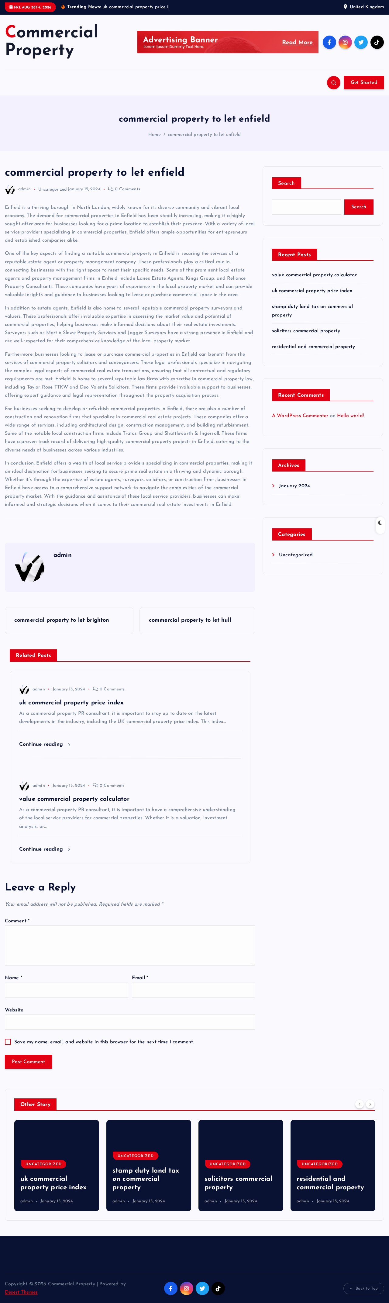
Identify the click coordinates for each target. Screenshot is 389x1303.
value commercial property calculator (314, 275)
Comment (17, 921)
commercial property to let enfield (204, 135)
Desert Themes (21, 1292)
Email (140, 978)
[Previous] (359, 1103)
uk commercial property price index (312, 291)
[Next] (370, 1103)
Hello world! (350, 415)
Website (14, 1010)
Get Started (364, 82)
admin (24, 189)
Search (286, 183)
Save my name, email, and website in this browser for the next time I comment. (104, 1042)
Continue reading (42, 744)
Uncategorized (52, 189)
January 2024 (294, 486)
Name (13, 978)
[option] (65, 1165)
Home (154, 135)
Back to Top (367, 1289)
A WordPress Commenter (300, 415)
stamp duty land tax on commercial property (62, 1179)
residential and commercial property (313, 346)
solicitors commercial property (306, 331)
